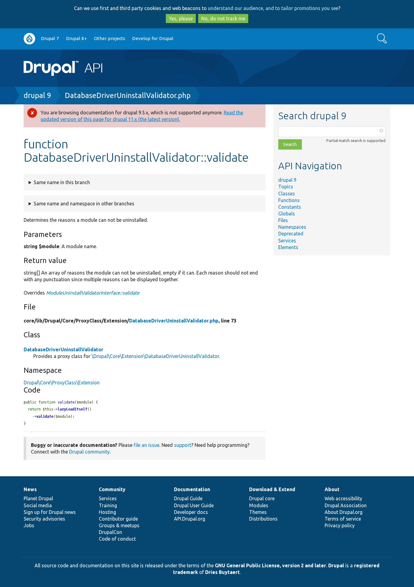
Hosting (107, 512)
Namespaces (292, 227)
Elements (288, 247)
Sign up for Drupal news (50, 512)
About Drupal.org (343, 512)
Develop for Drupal (152, 38)
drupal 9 (37, 95)
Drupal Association (346, 505)
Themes (258, 512)
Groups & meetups (119, 525)
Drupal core (262, 498)
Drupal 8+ (76, 38)
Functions (289, 200)
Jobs (29, 525)
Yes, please (181, 18)
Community (112, 489)
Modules (258, 505)
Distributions (263, 518)
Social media (38, 505)
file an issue (146, 445)
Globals (286, 213)
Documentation (192, 489)
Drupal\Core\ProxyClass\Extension (62, 382)
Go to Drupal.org (29, 38)
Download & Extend (272, 489)
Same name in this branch (62, 182)
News (30, 489)
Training (108, 505)
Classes (286, 193)
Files (283, 220)
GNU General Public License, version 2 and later (270, 565)
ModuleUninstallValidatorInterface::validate (92, 292)
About (332, 489)
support (182, 445)
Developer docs (191, 512)
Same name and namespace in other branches (84, 203)
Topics (285, 186)
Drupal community (89, 451)
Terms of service (343, 518)
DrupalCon (110, 532)
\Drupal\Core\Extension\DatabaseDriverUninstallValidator (155, 356)
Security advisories (44, 518)
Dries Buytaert (222, 572)
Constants (289, 207)
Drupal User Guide (194, 505)
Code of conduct (117, 538)
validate (44, 416)
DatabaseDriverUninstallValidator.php (128, 95)
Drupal (336, 565)
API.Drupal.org (189, 518)
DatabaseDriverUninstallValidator (63, 349)
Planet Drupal (38, 498)
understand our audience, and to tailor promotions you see (273, 8)
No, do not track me (223, 18)
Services (287, 240)
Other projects (109, 38)
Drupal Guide (188, 498)
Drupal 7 (50, 38)
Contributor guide (118, 518)
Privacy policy (340, 525)
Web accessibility (343, 498)
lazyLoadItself (72, 409)
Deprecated (290, 233)
